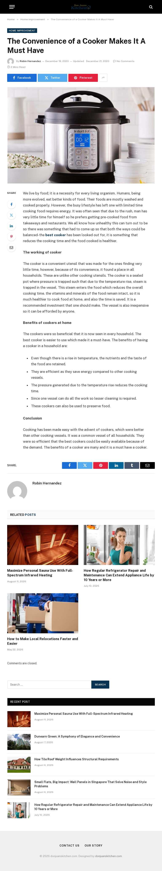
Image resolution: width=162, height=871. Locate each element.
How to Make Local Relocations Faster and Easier (42, 641)
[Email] (11, 247)
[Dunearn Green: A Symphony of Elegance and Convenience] (19, 742)
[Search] (150, 7)
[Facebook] (11, 204)
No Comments (125, 61)
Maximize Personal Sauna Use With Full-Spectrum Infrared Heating (40, 573)
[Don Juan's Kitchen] (81, 7)
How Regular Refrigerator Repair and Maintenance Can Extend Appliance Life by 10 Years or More (119, 575)
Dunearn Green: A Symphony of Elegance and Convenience (77, 736)
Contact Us (69, 845)
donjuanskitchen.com (108, 856)
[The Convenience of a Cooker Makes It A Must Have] (81, 135)
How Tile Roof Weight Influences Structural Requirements (76, 759)
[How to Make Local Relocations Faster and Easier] (42, 613)
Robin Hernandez (30, 61)
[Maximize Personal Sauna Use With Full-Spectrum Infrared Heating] (42, 545)
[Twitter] (11, 215)
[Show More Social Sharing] (103, 78)
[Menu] (12, 7)
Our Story (93, 845)
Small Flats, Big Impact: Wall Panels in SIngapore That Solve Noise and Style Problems (90, 784)
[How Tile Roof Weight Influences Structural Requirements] (19, 765)
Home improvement (22, 30)
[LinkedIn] (11, 226)
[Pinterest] (11, 236)
